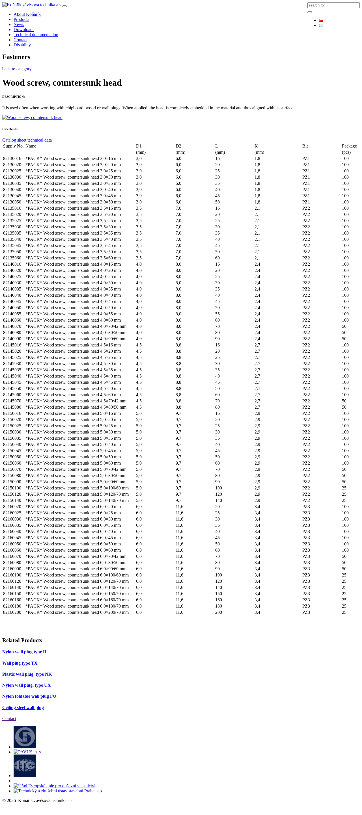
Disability (22, 44)
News (19, 24)
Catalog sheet (14, 140)
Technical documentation (36, 34)
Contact (20, 39)
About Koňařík (27, 14)
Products (21, 19)
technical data (39, 140)
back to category (17, 68)
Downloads (24, 29)
